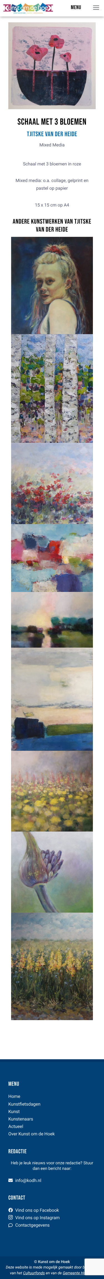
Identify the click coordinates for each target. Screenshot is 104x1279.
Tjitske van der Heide (52, 134)
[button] (99, 8)
